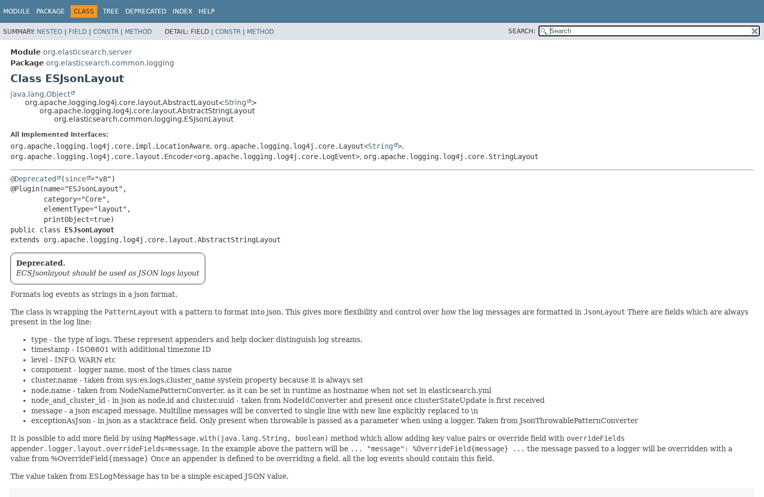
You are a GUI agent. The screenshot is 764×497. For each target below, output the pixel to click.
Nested (49, 31)
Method (138, 31)
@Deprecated (33, 179)
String (235, 102)
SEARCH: (521, 31)
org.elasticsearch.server (87, 52)
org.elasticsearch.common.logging (110, 63)
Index (182, 11)
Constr (105, 31)
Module (16, 11)
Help (207, 11)
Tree (111, 11)
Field (78, 31)
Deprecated (145, 11)
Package (50, 11)
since (75, 179)
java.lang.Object (40, 94)
